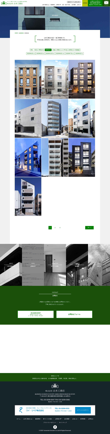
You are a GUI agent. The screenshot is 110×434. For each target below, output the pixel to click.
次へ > (89, 227)
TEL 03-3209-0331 (62, 408)
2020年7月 (70, 53)
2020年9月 (60, 53)
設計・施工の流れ (66, 4)
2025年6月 (31, 53)
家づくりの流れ (47, 419)
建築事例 (53, 4)
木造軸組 (77, 50)
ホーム (19, 419)
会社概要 (74, 4)
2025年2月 (40, 53)
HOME (16, 33)
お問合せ (106, 4)
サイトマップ (63, 422)
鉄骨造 (71, 50)
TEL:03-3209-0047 (47, 400)
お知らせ (79, 4)
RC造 (65, 50)
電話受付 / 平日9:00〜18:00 (95, 3)
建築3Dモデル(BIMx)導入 (74, 2)
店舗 (54, 50)
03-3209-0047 (35, 314)
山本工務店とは (45, 4)
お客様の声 (58, 4)
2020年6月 (79, 53)
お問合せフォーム (74, 314)
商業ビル (59, 50)
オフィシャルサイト (83, 410)
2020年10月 (50, 53)
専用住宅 (41, 50)
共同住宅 (48, 50)
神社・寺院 (33, 50)
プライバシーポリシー (49, 422)
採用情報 (85, 3)
